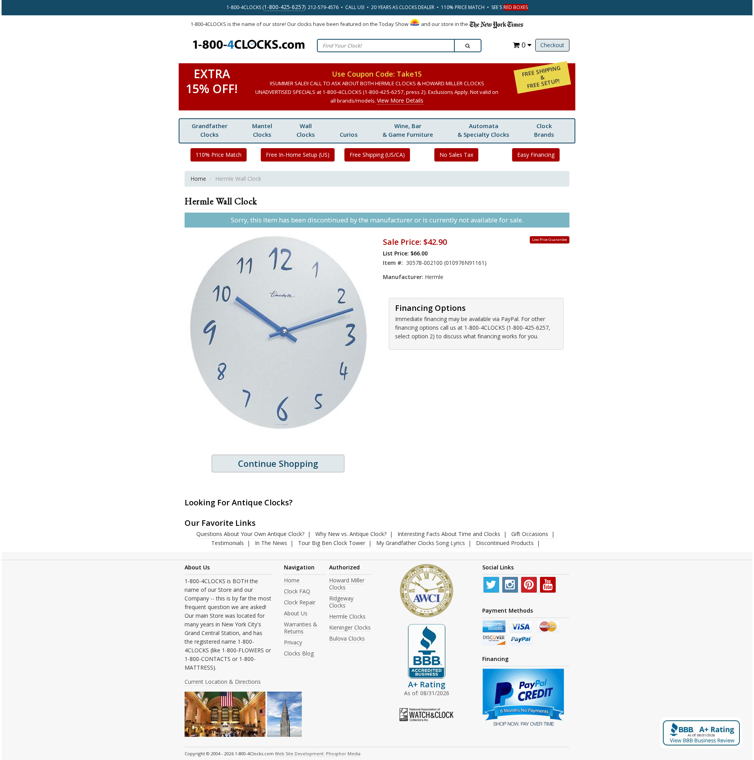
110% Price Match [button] (219, 154)
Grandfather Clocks (209, 130)
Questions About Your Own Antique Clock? (250, 534)
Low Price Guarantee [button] (549, 239)
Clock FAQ (297, 591)
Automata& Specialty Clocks (483, 130)
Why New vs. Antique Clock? (350, 534)
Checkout (552, 45)
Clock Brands (544, 130)
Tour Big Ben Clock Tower (331, 543)
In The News (271, 543)
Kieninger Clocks (350, 627)
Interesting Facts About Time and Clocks (448, 534)
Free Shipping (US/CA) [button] (377, 154)
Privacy (293, 642)
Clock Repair (299, 602)
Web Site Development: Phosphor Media (318, 753)
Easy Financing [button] (536, 154)
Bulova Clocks (347, 638)
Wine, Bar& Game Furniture (407, 130)
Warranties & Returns (300, 627)
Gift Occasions (529, 534)
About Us (295, 613)
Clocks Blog (299, 653)
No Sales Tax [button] (456, 154)
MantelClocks (262, 130)
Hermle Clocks (347, 616)
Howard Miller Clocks (346, 583)
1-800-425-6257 (284, 7)
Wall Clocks (305, 130)
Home (198, 178)
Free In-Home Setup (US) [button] (297, 154)
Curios (349, 134)
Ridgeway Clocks (341, 602)
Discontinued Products (505, 543)
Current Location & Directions (223, 681)
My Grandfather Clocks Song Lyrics (420, 543)
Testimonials (227, 543)
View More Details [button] (400, 100)
